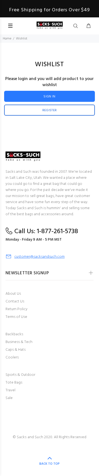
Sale (9, 398)
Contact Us (15, 301)
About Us (13, 294)
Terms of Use (16, 317)
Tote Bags (14, 382)
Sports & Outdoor (20, 375)
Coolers (12, 357)
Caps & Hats (16, 350)
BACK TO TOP (49, 464)
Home (7, 38)
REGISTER (49, 110)
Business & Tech (19, 342)
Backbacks (14, 334)
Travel (10, 390)
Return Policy (17, 309)
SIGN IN (49, 96)
